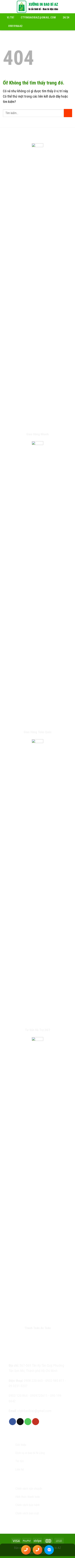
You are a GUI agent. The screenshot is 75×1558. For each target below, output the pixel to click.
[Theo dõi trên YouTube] (35, 1421)
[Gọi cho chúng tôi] (28, 1421)
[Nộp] (68, 113)
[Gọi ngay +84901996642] (26, 1550)
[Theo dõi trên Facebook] (12, 1421)
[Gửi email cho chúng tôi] (20, 1421)
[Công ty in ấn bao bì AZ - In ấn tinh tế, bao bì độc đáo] (37, 6)
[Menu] (5, 7)
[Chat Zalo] (49, 1550)
